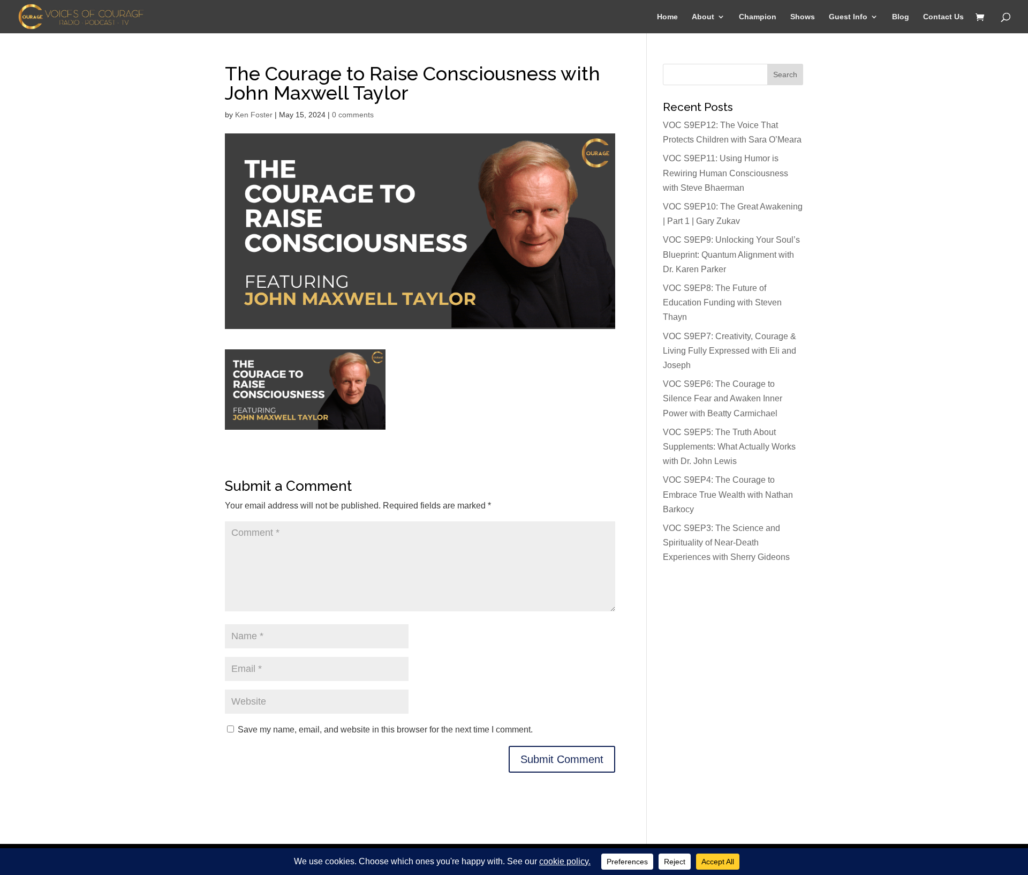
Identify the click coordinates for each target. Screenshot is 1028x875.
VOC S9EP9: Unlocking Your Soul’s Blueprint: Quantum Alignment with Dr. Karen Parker (731, 254)
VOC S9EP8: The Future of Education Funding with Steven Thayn (722, 302)
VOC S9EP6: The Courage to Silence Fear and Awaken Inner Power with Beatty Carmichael (722, 398)
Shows (802, 17)
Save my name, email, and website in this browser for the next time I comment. (385, 729)
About (703, 17)
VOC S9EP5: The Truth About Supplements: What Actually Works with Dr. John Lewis (729, 447)
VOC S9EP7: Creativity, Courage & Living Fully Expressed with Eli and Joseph (729, 351)
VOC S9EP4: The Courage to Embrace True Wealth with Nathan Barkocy (728, 494)
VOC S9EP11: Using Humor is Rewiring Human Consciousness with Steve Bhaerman (725, 173)
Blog (900, 17)
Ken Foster (254, 114)
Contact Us (943, 17)
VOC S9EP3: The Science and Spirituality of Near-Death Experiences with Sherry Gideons (726, 542)
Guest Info (848, 17)
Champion (757, 17)
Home (667, 17)
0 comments (353, 114)
